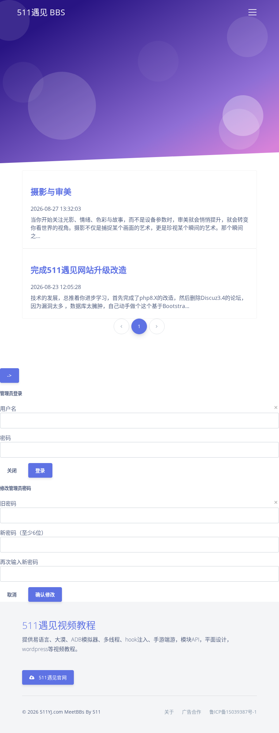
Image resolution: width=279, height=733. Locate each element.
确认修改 (45, 594)
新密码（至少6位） (23, 532)
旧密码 (8, 503)
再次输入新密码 (19, 562)
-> (9, 375)
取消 (12, 594)
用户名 (8, 408)
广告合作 (191, 712)
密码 (5, 438)
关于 (169, 712)
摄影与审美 (51, 191)
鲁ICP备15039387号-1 (233, 712)
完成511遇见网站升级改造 (79, 269)
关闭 (12, 470)
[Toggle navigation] (252, 12)
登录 (40, 470)
